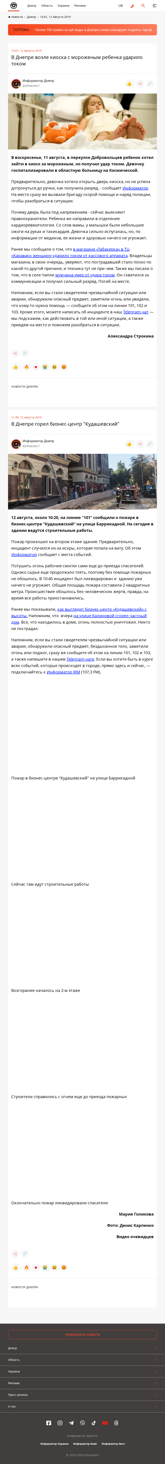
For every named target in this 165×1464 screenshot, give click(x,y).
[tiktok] (93, 1423)
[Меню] (154, 5)
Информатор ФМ (63, 672)
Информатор (135, 188)
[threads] (116, 1423)
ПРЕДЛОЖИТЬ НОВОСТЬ (82, 1334)
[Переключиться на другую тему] (132, 5)
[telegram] (71, 1423)
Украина (63, 5)
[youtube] (105, 1423)
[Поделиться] (140, 84)
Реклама (80, 5)
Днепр (31, 5)
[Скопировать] (150, 84)
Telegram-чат (135, 312)
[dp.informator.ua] (13, 5)
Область (47, 5)
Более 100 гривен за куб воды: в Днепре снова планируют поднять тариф (94, 30)
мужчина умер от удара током (85, 275)
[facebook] (48, 1423)
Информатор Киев (85, 1443)
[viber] (82, 1423)
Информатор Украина (54, 1443)
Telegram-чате (80, 659)
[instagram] (60, 1423)
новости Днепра (24, 386)
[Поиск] (143, 5)
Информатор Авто (113, 1443)
